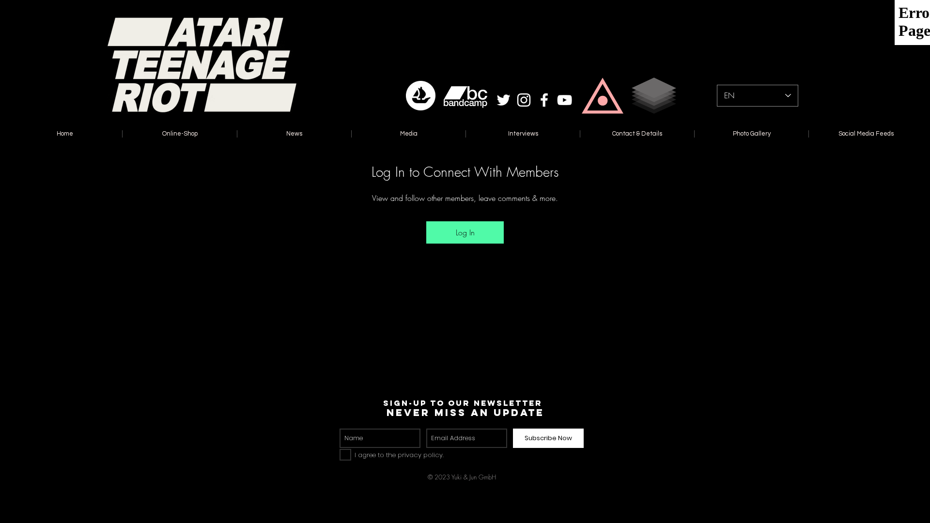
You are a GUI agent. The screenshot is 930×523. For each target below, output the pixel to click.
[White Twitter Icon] (503, 100)
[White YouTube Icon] (565, 100)
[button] (602, 95)
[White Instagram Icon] (524, 100)
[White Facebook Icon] (544, 100)
